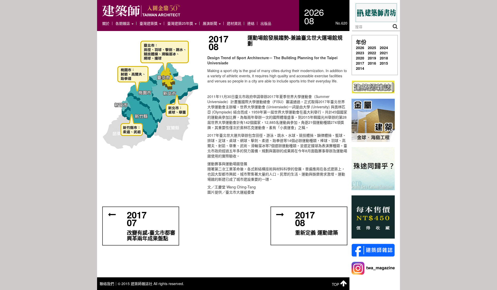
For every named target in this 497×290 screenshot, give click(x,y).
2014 (360, 68)
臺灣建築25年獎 (180, 23)
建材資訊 (234, 23)
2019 (372, 57)
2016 (372, 63)
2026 (360, 47)
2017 (360, 63)
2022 (372, 52)
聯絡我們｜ (109, 283)
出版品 (265, 23)
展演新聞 (210, 23)
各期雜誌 (123, 23)
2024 (384, 47)
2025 (372, 47)
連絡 (250, 23)
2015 (384, 63)
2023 (360, 52)
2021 (384, 52)
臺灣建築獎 (149, 23)
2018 (384, 57)
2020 (360, 57)
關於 (105, 23)
